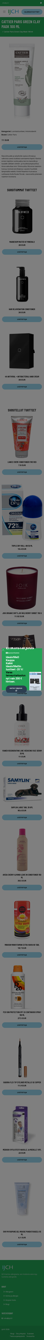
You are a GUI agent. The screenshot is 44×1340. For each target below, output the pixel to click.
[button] (16, 689)
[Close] (3, 649)
